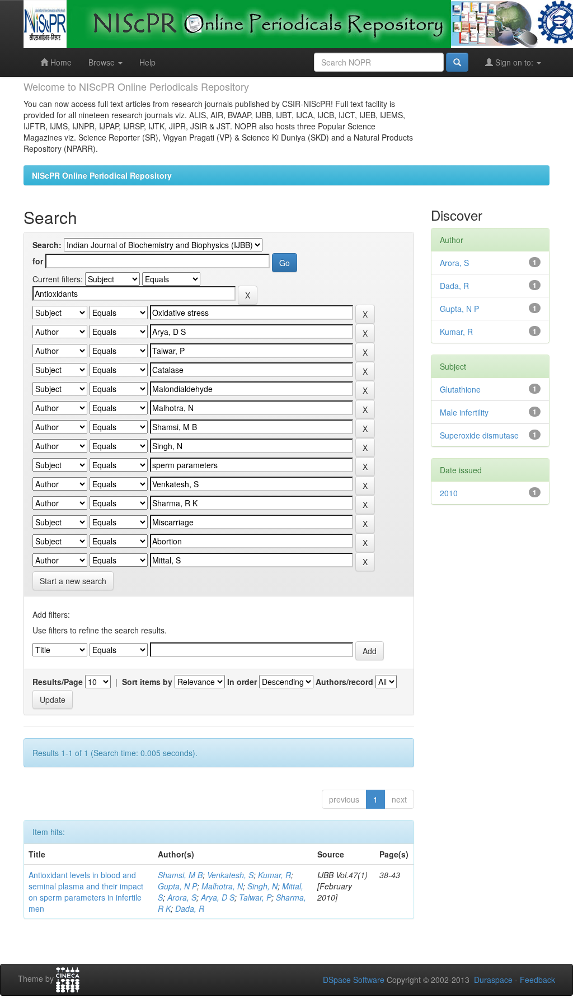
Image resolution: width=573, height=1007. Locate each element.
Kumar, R (274, 874)
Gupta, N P (177, 886)
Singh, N (262, 886)
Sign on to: (514, 62)
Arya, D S (217, 897)
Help (147, 62)
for (37, 261)
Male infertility (464, 412)
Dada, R (189, 908)
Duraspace (493, 979)
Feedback (537, 979)
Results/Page (57, 681)
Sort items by (147, 681)
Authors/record (344, 681)
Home (60, 62)
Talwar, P (255, 897)
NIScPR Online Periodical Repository (102, 175)
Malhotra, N (222, 886)
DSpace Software (353, 979)
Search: (47, 244)
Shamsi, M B (180, 874)
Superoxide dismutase (479, 435)
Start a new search (73, 580)
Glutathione (460, 389)
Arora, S (181, 897)
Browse (102, 62)
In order (242, 681)
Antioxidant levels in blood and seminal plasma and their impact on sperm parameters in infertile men (86, 891)
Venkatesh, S (230, 874)
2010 (449, 492)
